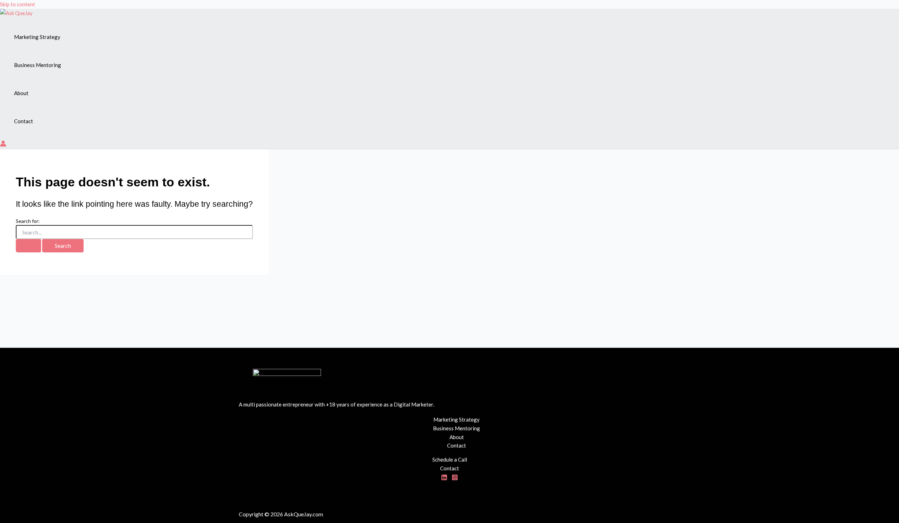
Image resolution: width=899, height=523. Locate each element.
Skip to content (17, 4)
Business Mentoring (456, 428)
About (457, 437)
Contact (456, 445)
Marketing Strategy (456, 419)
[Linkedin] (444, 478)
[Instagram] (455, 478)
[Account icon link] (3, 144)
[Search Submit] (28, 245)
